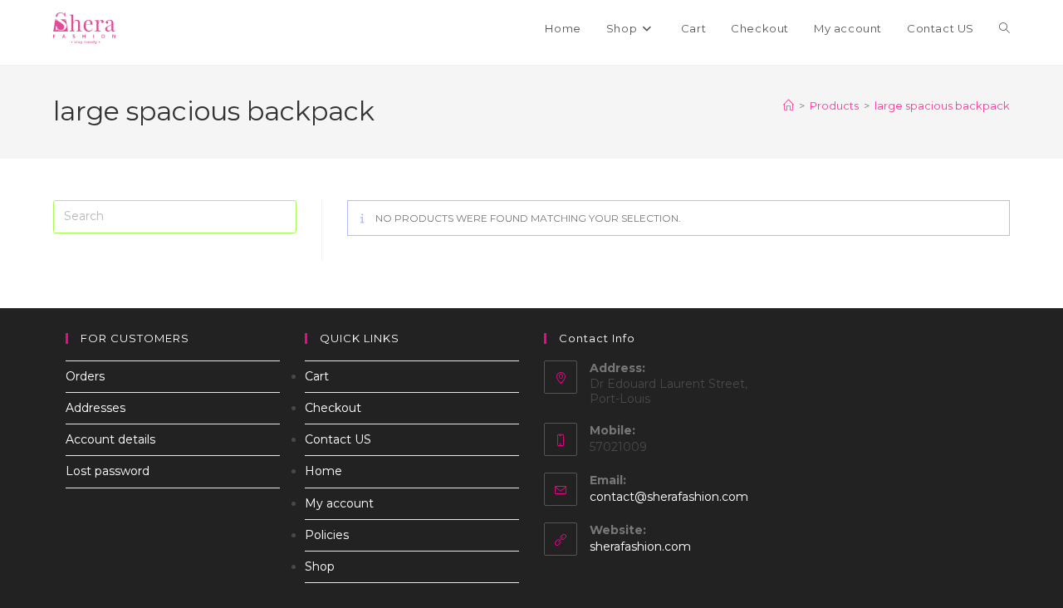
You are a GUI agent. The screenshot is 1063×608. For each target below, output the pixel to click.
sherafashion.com (640, 546)
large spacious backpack (942, 105)
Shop (320, 566)
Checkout (333, 407)
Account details (110, 439)
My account (339, 503)
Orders (85, 376)
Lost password (107, 470)
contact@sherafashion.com (669, 496)
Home (323, 470)
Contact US (338, 439)
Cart (317, 376)
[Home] (788, 105)
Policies (327, 534)
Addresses (95, 407)
